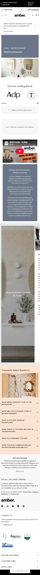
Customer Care (8, 561)
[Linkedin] (18, 506)
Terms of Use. (15, 494)
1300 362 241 (8, 525)
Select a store (8, 31)
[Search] (6, 15)
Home (6, 48)
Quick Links (6, 567)
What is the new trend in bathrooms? (13, 421)
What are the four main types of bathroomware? (17, 412)
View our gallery (31, 3)
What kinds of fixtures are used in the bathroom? (17, 430)
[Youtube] (13, 506)
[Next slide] (37, 95)
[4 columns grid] (38, 103)
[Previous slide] (3, 95)
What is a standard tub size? (15, 438)
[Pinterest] (23, 506)
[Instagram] (7, 506)
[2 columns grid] (35, 103)
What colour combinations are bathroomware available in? (16, 446)
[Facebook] (2, 506)
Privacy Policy (27, 492)
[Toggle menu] (2, 15)
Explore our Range (10, 555)
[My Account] (33, 15)
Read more (20, 471)
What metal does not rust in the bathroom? (17, 403)
